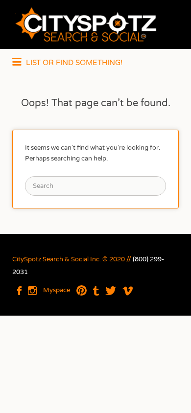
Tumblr (96, 291)
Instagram (32, 291)
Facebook (19, 291)
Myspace (56, 290)
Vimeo (127, 291)
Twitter (110, 291)
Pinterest (81, 291)
